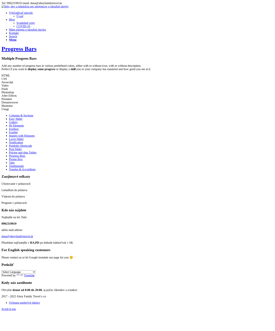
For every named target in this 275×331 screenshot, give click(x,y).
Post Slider (15, 149)
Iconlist (13, 132)
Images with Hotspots (22, 135)
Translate (29, 275)
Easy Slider (15, 118)
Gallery (13, 122)
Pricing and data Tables (22, 152)
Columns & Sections (21, 115)
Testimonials (16, 166)
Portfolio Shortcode (20, 145)
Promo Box (16, 159)
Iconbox (14, 129)
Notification (16, 142)
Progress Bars (18, 48)
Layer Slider (16, 139)
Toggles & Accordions (22, 169)
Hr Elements (16, 125)
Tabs (12, 162)
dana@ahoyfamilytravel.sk (17, 236)
